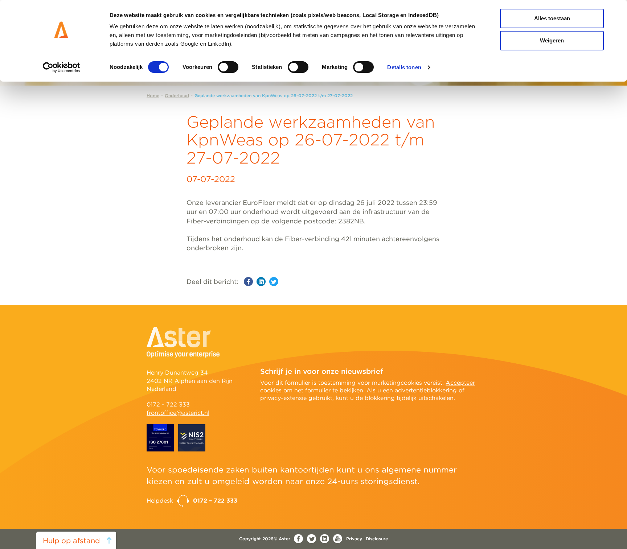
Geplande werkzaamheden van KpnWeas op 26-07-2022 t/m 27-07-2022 (273, 95)
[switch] (228, 67)
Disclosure (377, 538)
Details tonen (404, 67)
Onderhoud (177, 95)
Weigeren (552, 40)
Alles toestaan (552, 18)
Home (153, 95)
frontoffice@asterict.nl (178, 412)
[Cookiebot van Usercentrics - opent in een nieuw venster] (61, 67)
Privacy (354, 538)
